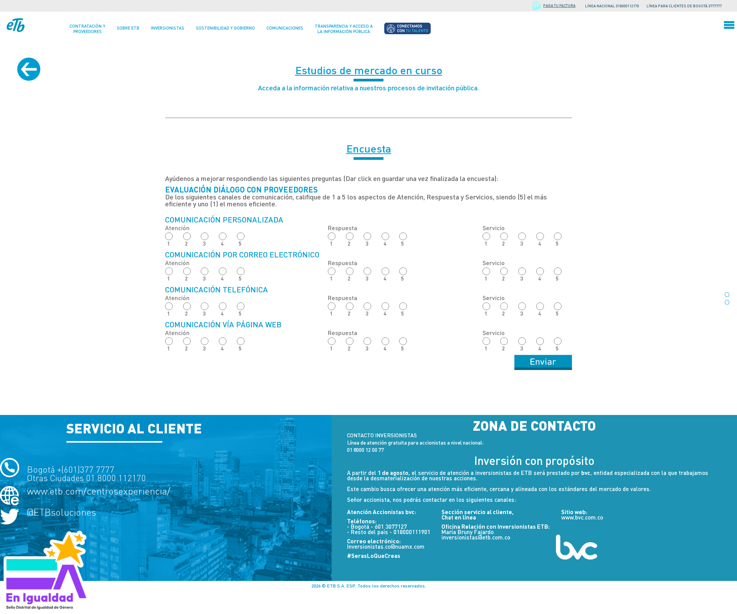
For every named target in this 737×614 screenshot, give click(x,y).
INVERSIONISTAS (167, 28)
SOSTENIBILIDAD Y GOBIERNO (225, 28)
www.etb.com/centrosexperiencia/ (98, 491)
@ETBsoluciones (61, 512)
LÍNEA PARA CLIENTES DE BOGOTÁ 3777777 (684, 5)
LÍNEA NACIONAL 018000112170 (612, 5)
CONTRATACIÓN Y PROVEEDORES (87, 28)
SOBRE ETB (128, 28)
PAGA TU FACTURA (559, 5)
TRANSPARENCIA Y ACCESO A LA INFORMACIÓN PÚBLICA (344, 28)
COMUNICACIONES (284, 28)
